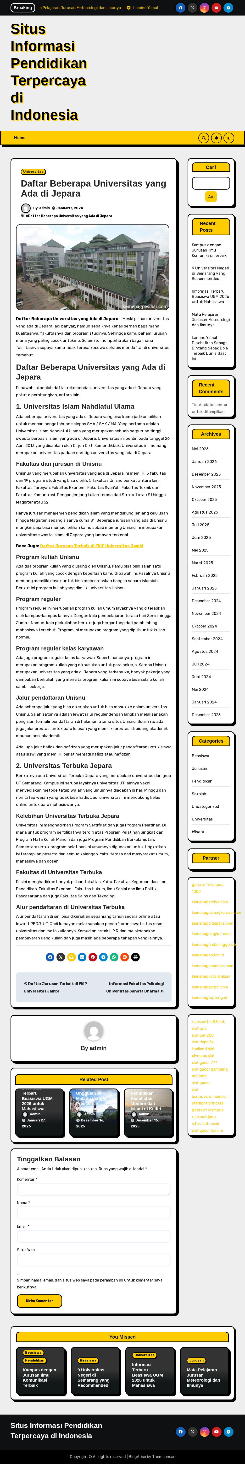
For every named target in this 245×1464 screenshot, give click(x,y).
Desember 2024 (206, 601)
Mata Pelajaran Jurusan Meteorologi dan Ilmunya (211, 319)
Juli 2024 (201, 664)
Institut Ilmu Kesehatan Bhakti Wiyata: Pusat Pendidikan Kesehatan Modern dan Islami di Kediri (146, 1090)
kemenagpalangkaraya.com (216, 912)
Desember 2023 (206, 715)
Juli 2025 (200, 525)
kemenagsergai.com (210, 987)
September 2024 (207, 639)
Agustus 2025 (205, 512)
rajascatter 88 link (208, 1021)
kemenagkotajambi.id (211, 976)
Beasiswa (200, 756)
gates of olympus (207, 1110)
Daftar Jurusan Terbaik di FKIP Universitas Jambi (91, 545)
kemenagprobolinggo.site (214, 944)
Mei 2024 (200, 689)
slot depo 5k (202, 1042)
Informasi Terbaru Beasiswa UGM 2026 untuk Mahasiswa (37, 1098)
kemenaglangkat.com (211, 934)
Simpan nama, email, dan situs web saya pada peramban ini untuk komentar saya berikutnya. (89, 1283)
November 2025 (206, 487)
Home (19, 138)
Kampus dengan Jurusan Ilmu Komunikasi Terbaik (209, 250)
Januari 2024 (204, 702)
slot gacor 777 (204, 1062)
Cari (211, 167)
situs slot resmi (205, 1123)
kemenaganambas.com (212, 966)
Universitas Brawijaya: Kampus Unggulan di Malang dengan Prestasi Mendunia (91, 1093)
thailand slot (203, 1049)
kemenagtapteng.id (209, 997)
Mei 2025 (200, 550)
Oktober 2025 (204, 499)
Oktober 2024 (204, 626)
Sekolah (199, 794)
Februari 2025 (205, 575)
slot (195, 1089)
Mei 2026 (200, 449)
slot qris (199, 1028)
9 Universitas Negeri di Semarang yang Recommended (210, 273)
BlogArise (137, 1456)
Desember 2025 (206, 474)
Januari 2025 (204, 588)
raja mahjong (204, 1117)
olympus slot (203, 1055)
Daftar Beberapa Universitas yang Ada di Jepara (93, 188)
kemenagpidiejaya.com (212, 923)
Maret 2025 (202, 563)
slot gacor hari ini (207, 1130)
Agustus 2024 (205, 651)
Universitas (33, 172)
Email (23, 1226)
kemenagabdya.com (210, 902)
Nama (23, 1203)
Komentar (27, 1179)
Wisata (198, 832)
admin (44, 208)
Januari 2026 (204, 461)
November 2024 (206, 613)
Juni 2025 (201, 537)
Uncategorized (205, 806)
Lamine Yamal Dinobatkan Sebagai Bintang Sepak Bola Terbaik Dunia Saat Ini (210, 348)
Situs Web (26, 1250)
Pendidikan (202, 781)
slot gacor (201, 1083)
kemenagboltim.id (208, 955)
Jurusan (199, 768)
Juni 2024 (201, 677)
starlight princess (207, 1103)
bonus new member (209, 1096)
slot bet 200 (203, 1035)
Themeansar (163, 1456)
